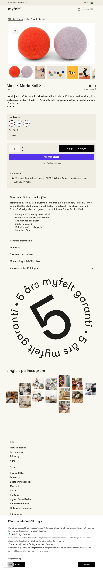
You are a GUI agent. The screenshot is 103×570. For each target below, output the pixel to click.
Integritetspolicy (14, 558)
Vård (12, 460)
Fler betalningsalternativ (51, 163)
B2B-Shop (30, 2)
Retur (13, 490)
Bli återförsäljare (19, 503)
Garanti (14, 486)
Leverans (15, 477)
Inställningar (16, 564)
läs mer (10, 106)
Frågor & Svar (17, 473)
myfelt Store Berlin (20, 499)
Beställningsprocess (21, 481)
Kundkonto (12, 2)
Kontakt (21, 2)
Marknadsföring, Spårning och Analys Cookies (32, 544)
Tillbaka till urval (15, 19)
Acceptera (87, 564)
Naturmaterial (18, 447)
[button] (89, 9)
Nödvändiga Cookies (20, 534)
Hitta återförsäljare (21, 508)
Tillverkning (16, 452)
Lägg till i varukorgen (76, 148)
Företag (14, 456)
